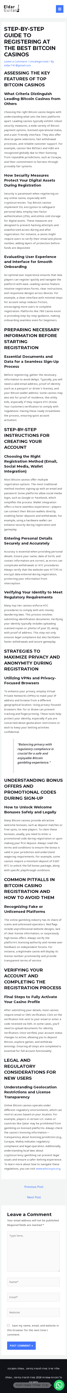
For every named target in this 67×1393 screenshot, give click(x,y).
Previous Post (33, 1187)
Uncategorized (38, 61)
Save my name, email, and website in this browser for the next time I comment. (33, 1330)
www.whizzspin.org (48, 1168)
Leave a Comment (15, 61)
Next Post (34, 1197)
